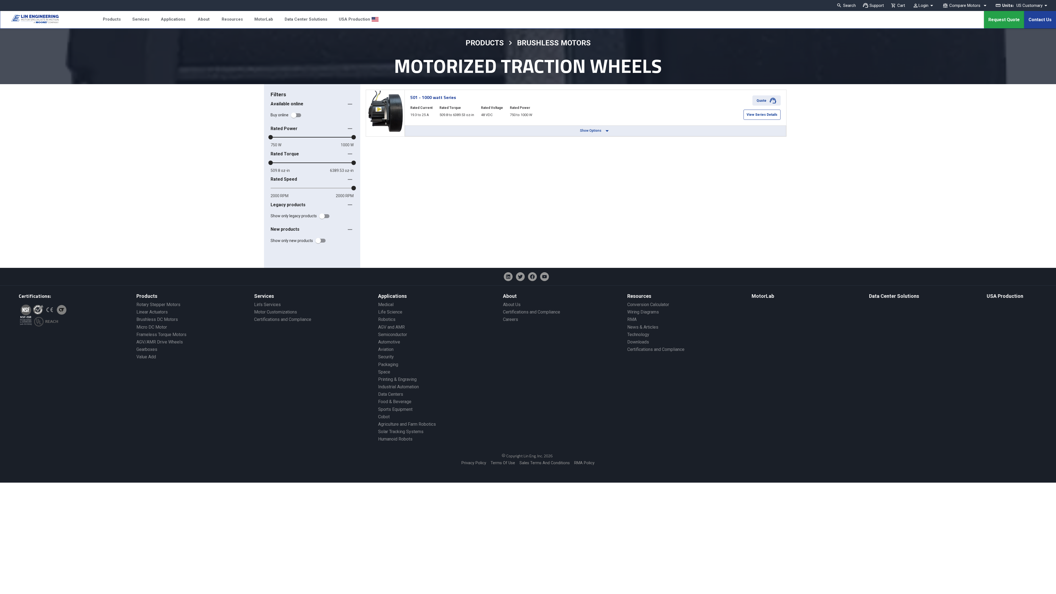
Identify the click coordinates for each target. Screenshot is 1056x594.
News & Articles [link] (642, 327)
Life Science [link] (390, 312)
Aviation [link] (386, 349)
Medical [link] (386, 304)
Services (140, 19)
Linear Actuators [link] (152, 312)
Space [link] (384, 372)
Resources (232, 19)
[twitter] (520, 276)
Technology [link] (638, 334)
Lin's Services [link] (267, 304)
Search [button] (849, 5)
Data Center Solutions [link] (894, 296)
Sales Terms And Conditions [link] (544, 463)
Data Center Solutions (306, 19)
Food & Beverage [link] (394, 401)
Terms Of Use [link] (503, 463)
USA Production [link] (1005, 296)
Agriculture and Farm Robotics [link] (407, 424)
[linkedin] (508, 276)
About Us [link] (512, 304)
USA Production (354, 19)
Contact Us (1040, 19)
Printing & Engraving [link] (397, 379)
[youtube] (544, 276)
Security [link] (386, 356)
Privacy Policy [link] (473, 463)
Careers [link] (510, 319)
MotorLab (263, 19)
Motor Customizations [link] (275, 312)
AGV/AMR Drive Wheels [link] (159, 342)
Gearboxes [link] (146, 349)
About (204, 19)
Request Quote (1004, 19)
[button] (312, 104)
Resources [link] (639, 296)
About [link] (510, 296)
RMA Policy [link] (584, 463)
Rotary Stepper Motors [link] (158, 304)
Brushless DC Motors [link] (157, 319)
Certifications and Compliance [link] (282, 319)
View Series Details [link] (762, 115)
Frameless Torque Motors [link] (161, 334)
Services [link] (264, 296)
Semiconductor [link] (392, 334)
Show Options (590, 131)
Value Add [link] (146, 356)
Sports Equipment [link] (395, 409)
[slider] (270, 137)
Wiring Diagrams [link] (643, 312)
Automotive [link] (389, 342)
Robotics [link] (386, 319)
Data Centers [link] (390, 394)
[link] (29, 20)
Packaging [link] (388, 364)
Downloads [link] (638, 342)
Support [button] (877, 5)
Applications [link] (392, 296)
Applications (173, 19)
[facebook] (532, 276)
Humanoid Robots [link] (395, 439)
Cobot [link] (384, 416)
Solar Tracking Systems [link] (401, 431)
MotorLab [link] (763, 296)
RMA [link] (632, 319)
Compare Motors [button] (964, 5)
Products (112, 19)
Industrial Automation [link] (398, 386)
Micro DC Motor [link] (151, 327)
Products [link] (146, 296)
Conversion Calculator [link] (648, 304)
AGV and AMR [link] (391, 327)
